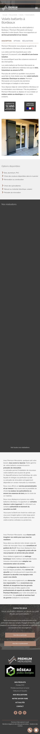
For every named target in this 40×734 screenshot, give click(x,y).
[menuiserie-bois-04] (20, 336)
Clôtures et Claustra (20, 691)
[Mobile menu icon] (36, 8)
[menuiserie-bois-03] (20, 297)
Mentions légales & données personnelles (15, 724)
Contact (20, 706)
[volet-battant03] (20, 376)
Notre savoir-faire (20, 699)
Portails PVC (20, 685)
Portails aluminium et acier (20, 688)
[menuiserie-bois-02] (20, 356)
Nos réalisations (20, 695)
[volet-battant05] (20, 415)
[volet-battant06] (20, 434)
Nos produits (20, 682)
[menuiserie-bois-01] (20, 317)
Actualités (20, 702)
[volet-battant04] (20, 395)
